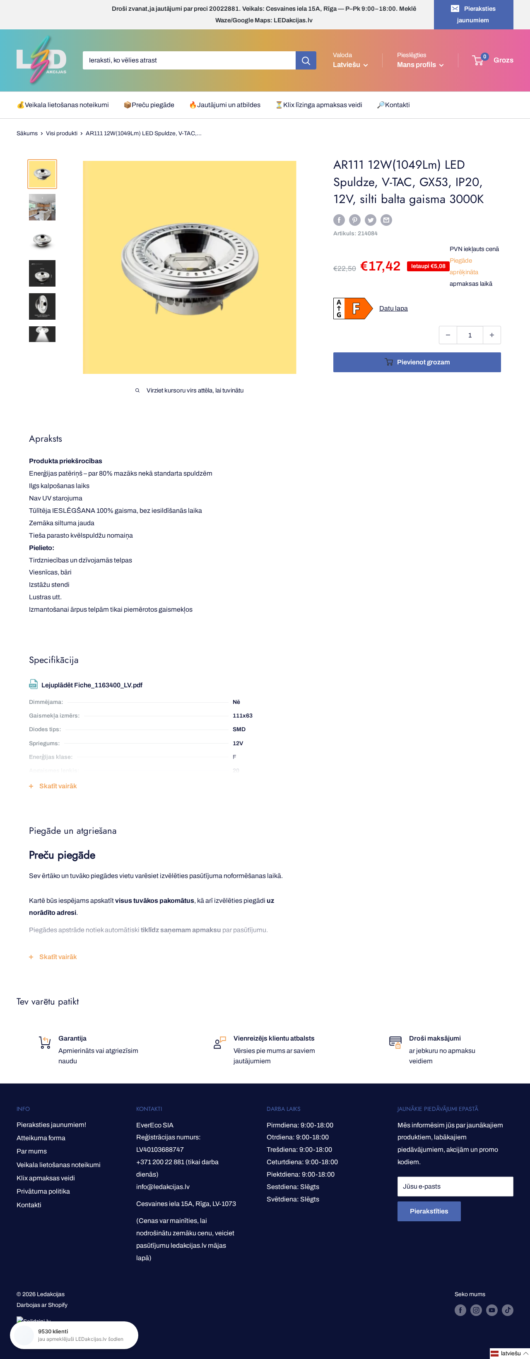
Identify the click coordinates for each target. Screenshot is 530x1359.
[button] (510, 1353)
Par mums (32, 1151)
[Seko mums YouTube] (492, 1310)
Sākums (27, 133)
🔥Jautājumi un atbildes (224, 104)
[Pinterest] (355, 220)
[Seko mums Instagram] (476, 1310)
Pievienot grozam (423, 362)
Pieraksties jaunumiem (476, 14)
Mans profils (417, 65)
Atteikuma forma (41, 1137)
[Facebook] (339, 220)
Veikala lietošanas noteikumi (59, 1164)
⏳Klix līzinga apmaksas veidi (318, 104)
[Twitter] (370, 220)
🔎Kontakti (393, 104)
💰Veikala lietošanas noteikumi (63, 104)
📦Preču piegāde (148, 104)
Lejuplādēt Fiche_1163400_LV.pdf (91, 685)
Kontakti (29, 1204)
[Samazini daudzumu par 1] (448, 335)
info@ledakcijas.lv (163, 1186)
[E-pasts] (386, 220)
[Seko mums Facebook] (460, 1310)
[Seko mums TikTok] (507, 1310)
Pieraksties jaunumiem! (51, 1124)
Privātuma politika (43, 1191)
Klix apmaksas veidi (46, 1178)
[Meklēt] (306, 60)
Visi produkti (61, 133)
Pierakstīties (429, 1211)
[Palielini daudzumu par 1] (492, 335)
